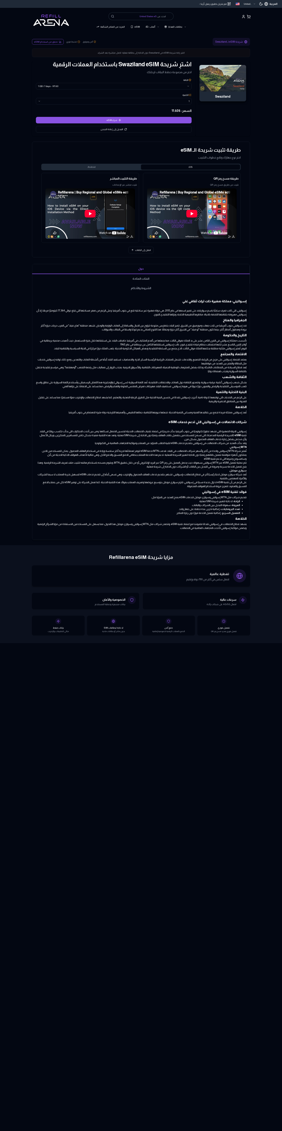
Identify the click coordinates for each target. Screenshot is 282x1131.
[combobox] (246, 4)
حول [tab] (141, 268)
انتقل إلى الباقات (143, 250)
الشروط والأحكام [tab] (141, 288)
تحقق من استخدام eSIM (46, 41)
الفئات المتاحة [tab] (141, 278)
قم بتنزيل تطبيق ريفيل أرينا (214, 4)
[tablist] (141, 167)
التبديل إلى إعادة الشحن (112, 129)
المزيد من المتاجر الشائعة (112, 26)
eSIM (137, 26)
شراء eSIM (112, 120)
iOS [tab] (191, 167)
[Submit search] (112, 16)
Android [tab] (91, 167)
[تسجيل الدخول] (243, 17)
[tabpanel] (141, 208)
